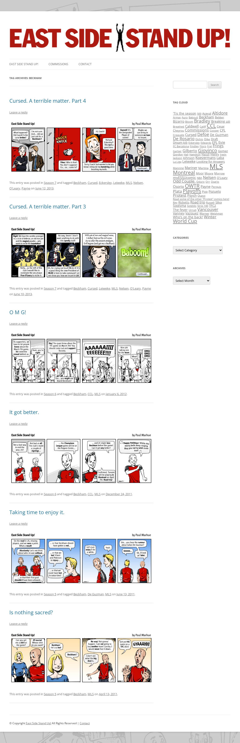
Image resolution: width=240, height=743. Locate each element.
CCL (90, 394)
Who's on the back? (188, 217)
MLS (129, 183)
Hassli (206, 154)
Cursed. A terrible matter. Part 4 (47, 100)
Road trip (197, 202)
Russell (210, 202)
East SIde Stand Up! (23, 64)
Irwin (223, 154)
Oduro (200, 181)
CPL (222, 130)
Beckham (79, 183)
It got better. (24, 411)
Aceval (206, 113)
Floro (203, 146)
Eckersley (105, 183)
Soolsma (179, 205)
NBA (199, 178)
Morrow (219, 173)
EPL (215, 142)
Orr (208, 181)
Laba (220, 157)
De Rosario (184, 138)
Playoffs (192, 191)
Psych (192, 195)
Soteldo (191, 205)
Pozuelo (215, 191)
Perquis (216, 187)
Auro (185, 117)
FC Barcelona (181, 146)
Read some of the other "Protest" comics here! (201, 199)
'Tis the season (184, 113)
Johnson (189, 158)
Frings (218, 145)
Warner (204, 213)
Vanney (178, 213)
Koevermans (205, 157)
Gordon (178, 154)
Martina (203, 168)
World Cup (185, 221)
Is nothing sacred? (31, 612)
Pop (205, 191)
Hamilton (195, 154)
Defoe (203, 134)
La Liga (177, 161)
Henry (214, 154)
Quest (201, 196)
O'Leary (14, 188)
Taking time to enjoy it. (36, 512)
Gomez (223, 151)
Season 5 (50, 594)
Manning (178, 168)
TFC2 (212, 206)
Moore (209, 173)
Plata (177, 191)
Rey (175, 202)
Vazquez (192, 213)
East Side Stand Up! (38, 723)
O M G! (17, 312)
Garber (177, 151)
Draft (214, 139)
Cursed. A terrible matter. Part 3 (47, 206)
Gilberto (190, 150)
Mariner (191, 167)
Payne (26, 188)
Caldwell (192, 126)
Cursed (93, 183)
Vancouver (207, 209)
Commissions (58, 64)
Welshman (216, 213)
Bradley (202, 121)
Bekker (219, 117)
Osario (215, 181)
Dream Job (180, 142)
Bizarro (178, 121)
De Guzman (96, 594)
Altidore (220, 113)
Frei (209, 146)
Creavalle (178, 135)
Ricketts (183, 202)
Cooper (214, 130)
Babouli (193, 117)
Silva (218, 202)
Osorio (178, 186)
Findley (194, 146)
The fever (180, 209)
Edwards (206, 142)
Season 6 (50, 394)
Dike (207, 139)
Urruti (192, 210)
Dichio (199, 139)
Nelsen (138, 183)
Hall (186, 154)
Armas (177, 117)
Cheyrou (178, 130)
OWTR (192, 185)
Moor (200, 173)
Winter (210, 216)
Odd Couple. (184, 181)
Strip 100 (202, 205)
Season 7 (50, 183)
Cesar (221, 126)
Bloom (189, 121)
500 (199, 113)
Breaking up (220, 121)
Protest (179, 195)
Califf (203, 126)
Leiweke (118, 183)
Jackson (177, 158)
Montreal (184, 172)
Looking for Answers (210, 161)
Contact (85, 64)
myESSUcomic (184, 177)
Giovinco (207, 150)
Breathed (178, 126)
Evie (221, 142)
